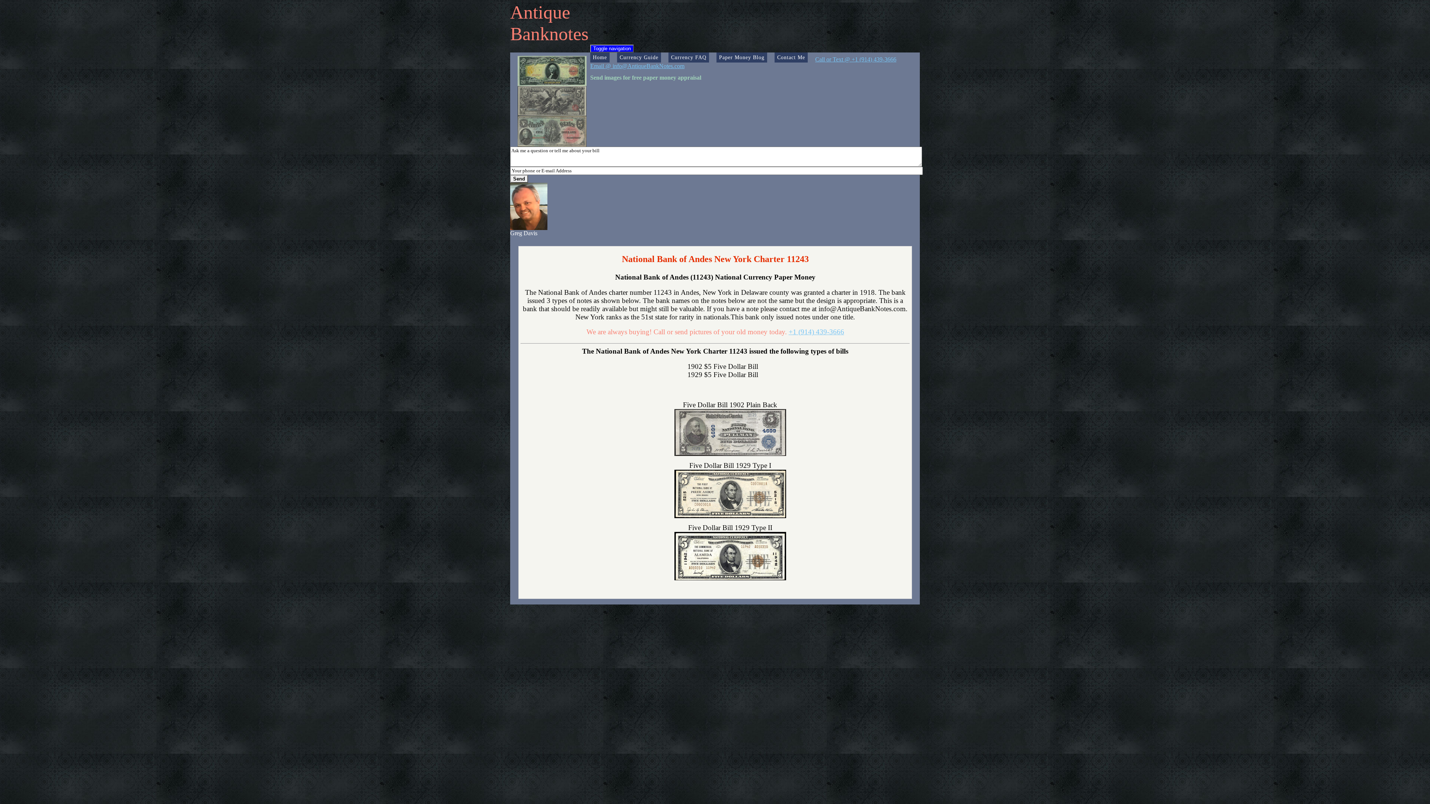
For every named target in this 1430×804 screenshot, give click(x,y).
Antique (540, 12)
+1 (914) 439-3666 (816, 332)
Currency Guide (639, 57)
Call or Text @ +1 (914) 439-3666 (855, 59)
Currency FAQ (688, 57)
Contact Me (791, 57)
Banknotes (549, 33)
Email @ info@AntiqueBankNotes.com (637, 66)
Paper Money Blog (742, 57)
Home (600, 57)
